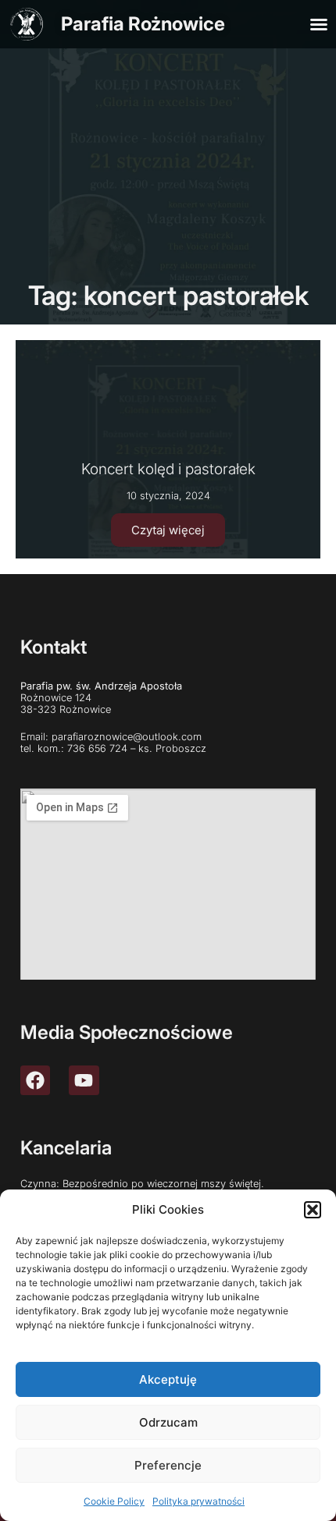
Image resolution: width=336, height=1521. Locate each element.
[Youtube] (83, 1080)
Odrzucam (168, 1422)
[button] (312, 1210)
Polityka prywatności (198, 1501)
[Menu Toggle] (318, 24)
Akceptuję (168, 1379)
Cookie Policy (114, 1501)
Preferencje (168, 1465)
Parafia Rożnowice (143, 23)
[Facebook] (35, 1080)
